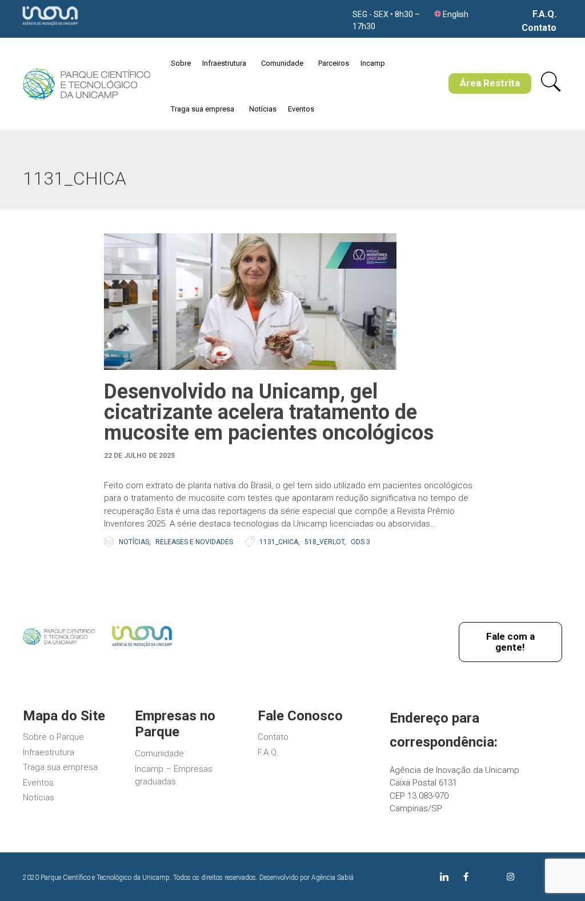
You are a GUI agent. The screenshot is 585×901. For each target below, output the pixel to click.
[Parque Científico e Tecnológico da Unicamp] (86, 83)
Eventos (301, 109)
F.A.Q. (544, 14)
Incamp (372, 63)
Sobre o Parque (53, 737)
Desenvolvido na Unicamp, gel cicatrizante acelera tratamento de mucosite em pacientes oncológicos (269, 412)
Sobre (181, 63)
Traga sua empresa (202, 109)
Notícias (263, 109)
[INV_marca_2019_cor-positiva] (142, 648)
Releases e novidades (194, 542)
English (455, 14)
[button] (489, 83)
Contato (539, 28)
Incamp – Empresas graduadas (174, 775)
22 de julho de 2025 (139, 456)
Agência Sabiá (332, 878)
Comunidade (282, 63)
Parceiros (333, 63)
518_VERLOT (324, 542)
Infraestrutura (224, 63)
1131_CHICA (278, 542)
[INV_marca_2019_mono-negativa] (50, 26)
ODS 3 (360, 542)
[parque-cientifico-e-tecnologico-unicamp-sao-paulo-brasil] (59, 642)
